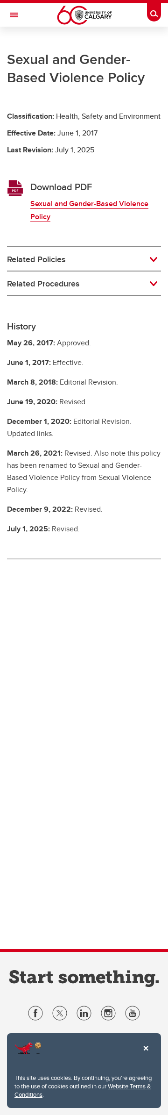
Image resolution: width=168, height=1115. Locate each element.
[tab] (84, 259)
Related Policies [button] (36, 259)
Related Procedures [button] (43, 284)
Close (146, 1055)
